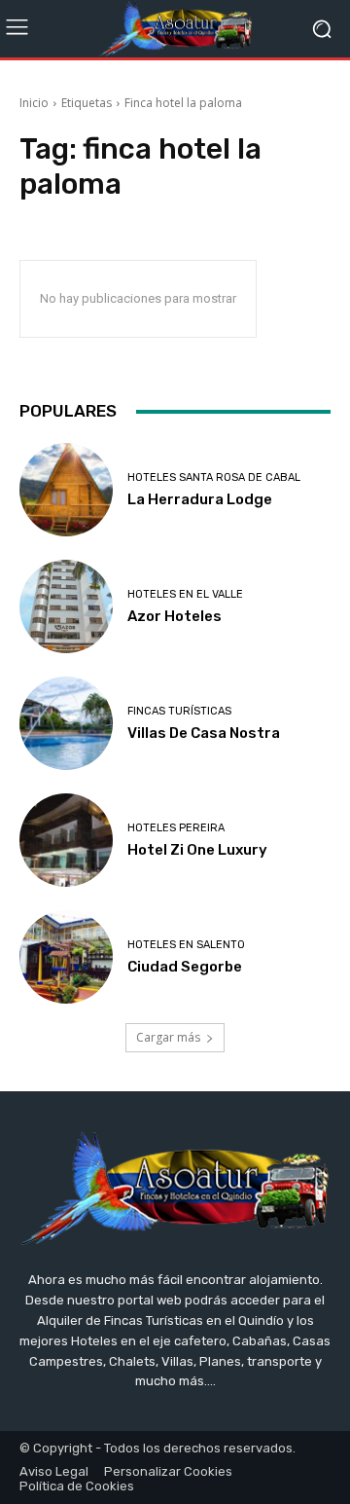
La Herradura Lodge (199, 499)
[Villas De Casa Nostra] (66, 723)
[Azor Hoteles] (66, 606)
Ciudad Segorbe (184, 966)
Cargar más (168, 1037)
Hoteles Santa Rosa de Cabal (213, 477)
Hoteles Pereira (176, 828)
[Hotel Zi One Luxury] (66, 840)
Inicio (34, 102)
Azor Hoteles (174, 616)
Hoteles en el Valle (185, 594)
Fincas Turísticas (179, 711)
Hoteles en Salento (186, 944)
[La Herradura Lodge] (66, 489)
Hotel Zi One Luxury (197, 850)
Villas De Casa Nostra (203, 733)
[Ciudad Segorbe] (66, 957)
